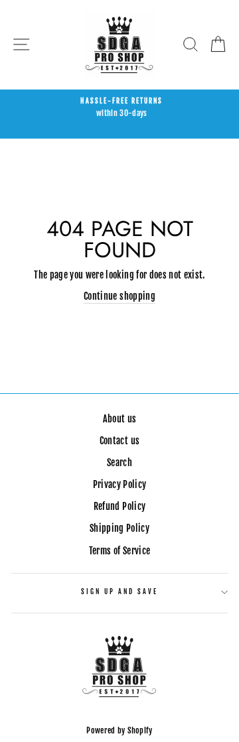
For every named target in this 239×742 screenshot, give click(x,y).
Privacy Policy (120, 484)
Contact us (119, 440)
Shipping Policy (119, 528)
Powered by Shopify (119, 730)
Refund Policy (119, 506)
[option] (119, 108)
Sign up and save (120, 591)
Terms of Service (119, 550)
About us (120, 418)
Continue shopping (119, 296)
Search (119, 462)
